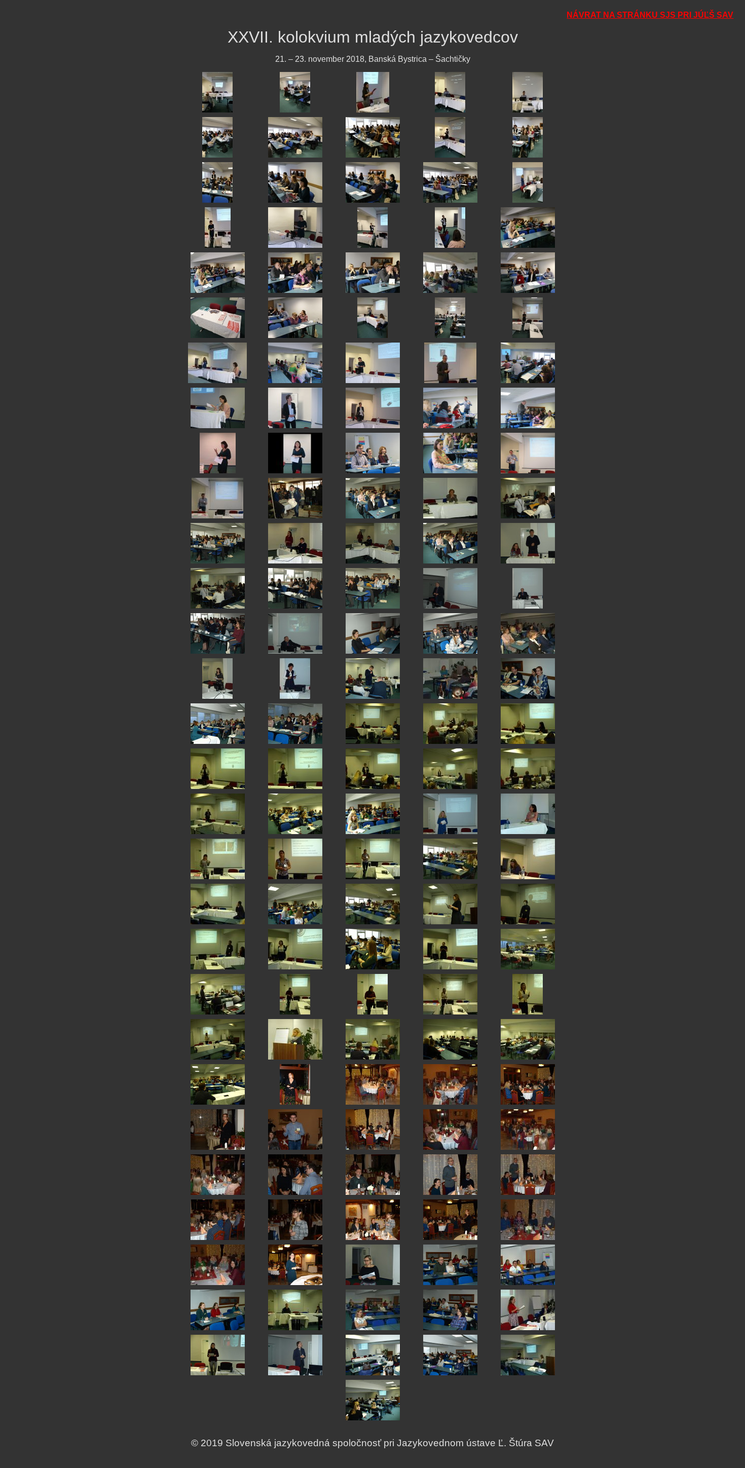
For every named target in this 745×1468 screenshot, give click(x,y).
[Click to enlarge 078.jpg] (373, 768)
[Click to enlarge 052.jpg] (295, 543)
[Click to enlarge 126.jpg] (218, 1219)
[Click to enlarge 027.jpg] (295, 317)
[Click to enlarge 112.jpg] (295, 1084)
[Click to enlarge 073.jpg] (373, 723)
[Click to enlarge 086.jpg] (218, 858)
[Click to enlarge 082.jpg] (295, 813)
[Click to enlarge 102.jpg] (295, 994)
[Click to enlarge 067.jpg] (295, 678)
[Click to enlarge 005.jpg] (527, 92)
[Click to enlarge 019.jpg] (450, 227)
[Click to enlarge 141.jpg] (218, 1354)
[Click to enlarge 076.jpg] (218, 768)
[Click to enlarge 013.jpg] (373, 182)
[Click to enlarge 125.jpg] (528, 1174)
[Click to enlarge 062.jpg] (295, 633)
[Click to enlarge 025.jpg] (528, 272)
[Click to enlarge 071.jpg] (218, 723)
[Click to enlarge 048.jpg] (373, 498)
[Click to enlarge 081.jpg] (218, 813)
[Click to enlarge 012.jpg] (295, 182)
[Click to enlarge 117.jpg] (295, 1129)
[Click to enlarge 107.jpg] (295, 1039)
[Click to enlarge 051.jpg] (218, 543)
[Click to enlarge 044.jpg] (450, 452)
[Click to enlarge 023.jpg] (373, 272)
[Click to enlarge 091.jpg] (218, 903)
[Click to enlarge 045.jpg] (528, 452)
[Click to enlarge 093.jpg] (373, 903)
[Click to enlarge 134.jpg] (450, 1264)
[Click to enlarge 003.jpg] (372, 92)
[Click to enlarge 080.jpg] (528, 768)
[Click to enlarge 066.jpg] (217, 678)
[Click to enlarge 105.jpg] (527, 994)
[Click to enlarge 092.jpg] (295, 903)
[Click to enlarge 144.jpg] (450, 1354)
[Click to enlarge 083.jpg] (373, 813)
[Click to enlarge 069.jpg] (450, 678)
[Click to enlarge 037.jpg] (295, 407)
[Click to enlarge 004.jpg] (450, 92)
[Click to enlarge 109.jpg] (450, 1039)
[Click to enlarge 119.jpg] (450, 1129)
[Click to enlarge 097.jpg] (295, 949)
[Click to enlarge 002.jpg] (295, 92)
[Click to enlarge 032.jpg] (295, 362)
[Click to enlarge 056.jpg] (218, 588)
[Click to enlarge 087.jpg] (295, 858)
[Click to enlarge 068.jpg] (373, 678)
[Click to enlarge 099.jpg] (450, 949)
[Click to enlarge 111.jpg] (218, 1084)
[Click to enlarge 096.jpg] (218, 949)
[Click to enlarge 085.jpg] (528, 813)
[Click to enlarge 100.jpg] (528, 949)
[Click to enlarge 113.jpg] (373, 1084)
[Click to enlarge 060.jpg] (527, 588)
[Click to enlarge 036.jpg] (218, 407)
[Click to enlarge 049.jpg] (450, 498)
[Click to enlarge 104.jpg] (450, 994)
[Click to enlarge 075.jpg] (528, 723)
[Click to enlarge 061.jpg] (218, 633)
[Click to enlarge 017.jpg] (295, 227)
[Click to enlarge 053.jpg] (373, 543)
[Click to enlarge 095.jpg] (528, 903)
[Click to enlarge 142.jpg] (295, 1354)
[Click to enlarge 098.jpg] (373, 949)
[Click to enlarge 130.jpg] (528, 1219)
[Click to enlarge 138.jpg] (373, 1309)
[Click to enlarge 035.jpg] (528, 362)
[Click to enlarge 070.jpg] (528, 678)
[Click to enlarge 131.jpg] (218, 1264)
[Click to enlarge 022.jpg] (295, 272)
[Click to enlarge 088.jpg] (373, 858)
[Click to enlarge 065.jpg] (528, 633)
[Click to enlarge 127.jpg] (295, 1219)
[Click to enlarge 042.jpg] (295, 452)
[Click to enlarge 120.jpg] (528, 1129)
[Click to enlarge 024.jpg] (450, 272)
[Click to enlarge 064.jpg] (450, 633)
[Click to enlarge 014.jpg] (450, 182)
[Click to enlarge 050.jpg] (528, 498)
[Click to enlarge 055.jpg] (528, 543)
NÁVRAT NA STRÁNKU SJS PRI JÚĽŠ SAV (650, 15)
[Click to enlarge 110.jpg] (528, 1039)
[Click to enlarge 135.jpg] (528, 1264)
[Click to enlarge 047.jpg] (295, 498)
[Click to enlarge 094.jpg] (450, 903)
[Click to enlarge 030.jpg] (527, 317)
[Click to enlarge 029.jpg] (450, 317)
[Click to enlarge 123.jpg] (373, 1174)
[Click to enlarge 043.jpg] (373, 452)
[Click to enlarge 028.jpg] (372, 317)
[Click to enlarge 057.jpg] (295, 588)
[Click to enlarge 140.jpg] (528, 1309)
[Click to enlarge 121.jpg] (218, 1174)
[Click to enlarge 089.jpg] (450, 858)
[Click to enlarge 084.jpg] (450, 813)
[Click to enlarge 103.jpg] (372, 994)
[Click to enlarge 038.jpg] (373, 407)
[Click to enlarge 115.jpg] (528, 1084)
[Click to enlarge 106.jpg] (218, 1039)
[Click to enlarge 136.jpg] (218, 1309)
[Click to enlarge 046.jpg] (217, 498)
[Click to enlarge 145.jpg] (528, 1354)
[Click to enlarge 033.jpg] (373, 362)
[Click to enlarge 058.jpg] (373, 588)
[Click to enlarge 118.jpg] (373, 1129)
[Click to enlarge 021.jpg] (218, 272)
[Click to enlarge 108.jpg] (373, 1039)
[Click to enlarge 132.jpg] (295, 1264)
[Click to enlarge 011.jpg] (217, 182)
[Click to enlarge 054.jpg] (450, 543)
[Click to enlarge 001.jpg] (217, 92)
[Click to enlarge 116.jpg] (218, 1129)
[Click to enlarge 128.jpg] (373, 1219)
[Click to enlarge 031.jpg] (217, 362)
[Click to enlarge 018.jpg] (372, 227)
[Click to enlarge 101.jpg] (218, 994)
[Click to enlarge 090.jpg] (528, 858)
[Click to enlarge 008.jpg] (373, 137)
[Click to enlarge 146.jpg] (373, 1400)
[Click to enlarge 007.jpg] (295, 137)
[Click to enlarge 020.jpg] (528, 227)
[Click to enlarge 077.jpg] (295, 768)
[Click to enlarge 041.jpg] (218, 452)
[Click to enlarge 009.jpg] (450, 137)
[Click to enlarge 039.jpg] (450, 407)
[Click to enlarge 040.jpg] (528, 407)
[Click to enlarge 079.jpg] (450, 768)
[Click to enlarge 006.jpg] (217, 137)
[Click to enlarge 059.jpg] (450, 588)
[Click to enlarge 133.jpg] (373, 1264)
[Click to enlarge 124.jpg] (450, 1174)
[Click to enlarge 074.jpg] (450, 723)
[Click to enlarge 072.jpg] (295, 723)
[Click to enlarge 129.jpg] (450, 1219)
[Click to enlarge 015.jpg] (527, 182)
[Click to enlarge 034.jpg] (450, 362)
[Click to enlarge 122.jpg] (295, 1174)
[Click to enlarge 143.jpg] (373, 1354)
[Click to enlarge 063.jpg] (373, 633)
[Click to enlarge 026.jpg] (218, 317)
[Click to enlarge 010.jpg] (527, 137)
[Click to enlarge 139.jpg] (450, 1309)
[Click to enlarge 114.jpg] (450, 1084)
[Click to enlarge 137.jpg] (295, 1309)
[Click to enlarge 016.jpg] (218, 227)
